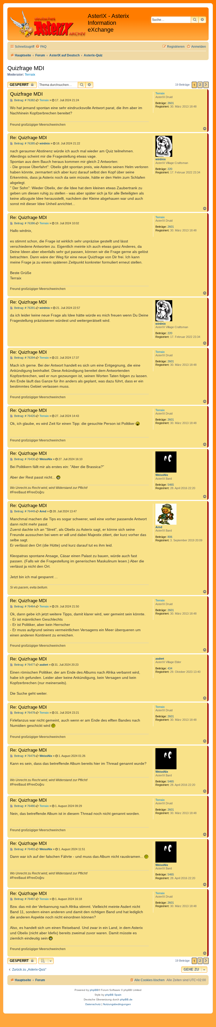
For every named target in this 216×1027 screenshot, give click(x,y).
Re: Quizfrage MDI (28, 137)
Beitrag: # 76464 (24, 606)
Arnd (158, 527)
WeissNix (161, 474)
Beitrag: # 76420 (24, 416)
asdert (159, 658)
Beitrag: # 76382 (24, 100)
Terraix (30, 74)
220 (170, 169)
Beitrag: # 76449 (24, 511)
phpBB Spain (113, 994)
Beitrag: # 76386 (24, 223)
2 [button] (200, 85)
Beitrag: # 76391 (24, 308)
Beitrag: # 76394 (24, 357)
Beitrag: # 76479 (24, 756)
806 (170, 536)
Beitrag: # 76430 (24, 459)
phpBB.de (126, 999)
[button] (206, 85)
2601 (171, 103)
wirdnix (160, 159)
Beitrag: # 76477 (24, 664)
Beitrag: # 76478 (24, 712)
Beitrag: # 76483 (24, 849)
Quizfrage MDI (25, 68)
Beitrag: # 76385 (24, 143)
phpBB (94, 990)
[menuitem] (41, 46)
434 (170, 668)
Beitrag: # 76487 (24, 899)
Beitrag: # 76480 (24, 806)
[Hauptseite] (48, 24)
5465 (171, 484)
